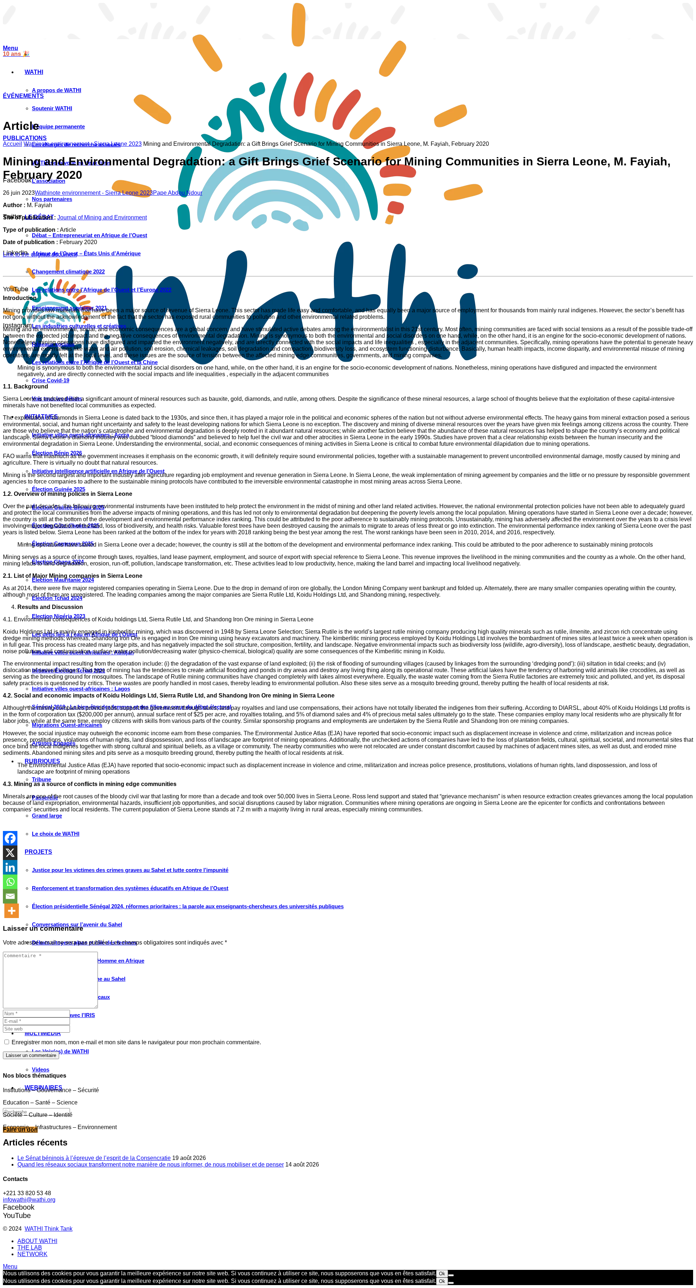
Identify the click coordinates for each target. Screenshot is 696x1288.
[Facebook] (10, 838)
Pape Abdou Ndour (177, 193)
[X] (10, 852)
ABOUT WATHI (37, 1241)
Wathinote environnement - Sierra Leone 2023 (83, 144)
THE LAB (29, 1247)
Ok (442, 1273)
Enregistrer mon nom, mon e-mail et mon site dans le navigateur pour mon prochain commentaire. (136, 1042)
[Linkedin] (10, 867)
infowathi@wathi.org (29, 1200)
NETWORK (32, 1254)
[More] (11, 911)
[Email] (10, 896)
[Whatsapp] (10, 882)
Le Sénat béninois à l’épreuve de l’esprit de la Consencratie (94, 1158)
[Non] (451, 1275)
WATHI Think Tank (48, 1229)
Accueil (12, 144)
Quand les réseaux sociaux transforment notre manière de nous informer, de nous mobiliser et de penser (150, 1165)
